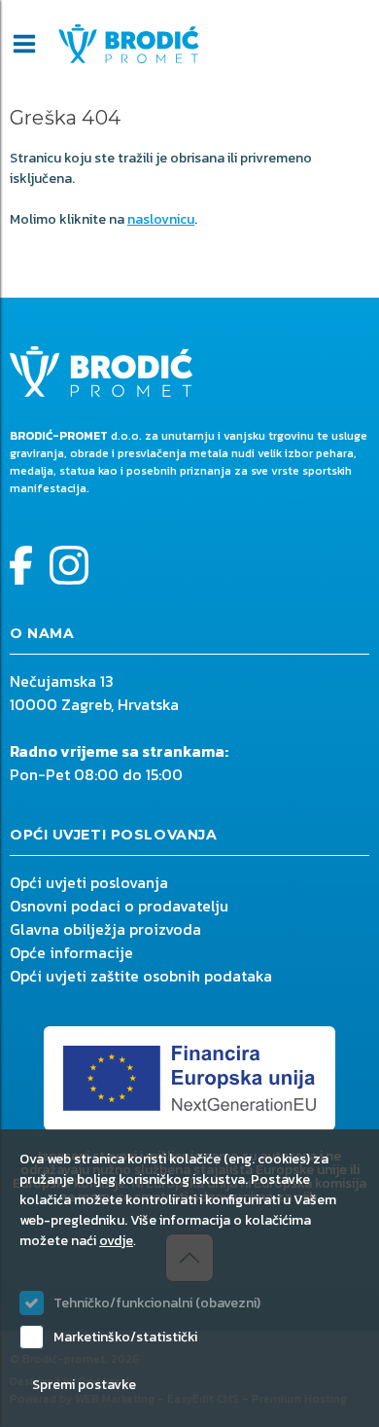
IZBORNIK (24, 43)
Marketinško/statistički (125, 1337)
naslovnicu (160, 219)
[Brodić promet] (128, 43)
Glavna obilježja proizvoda (105, 929)
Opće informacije (71, 952)
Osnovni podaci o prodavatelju (119, 905)
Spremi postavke (84, 1384)
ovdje (116, 1241)
